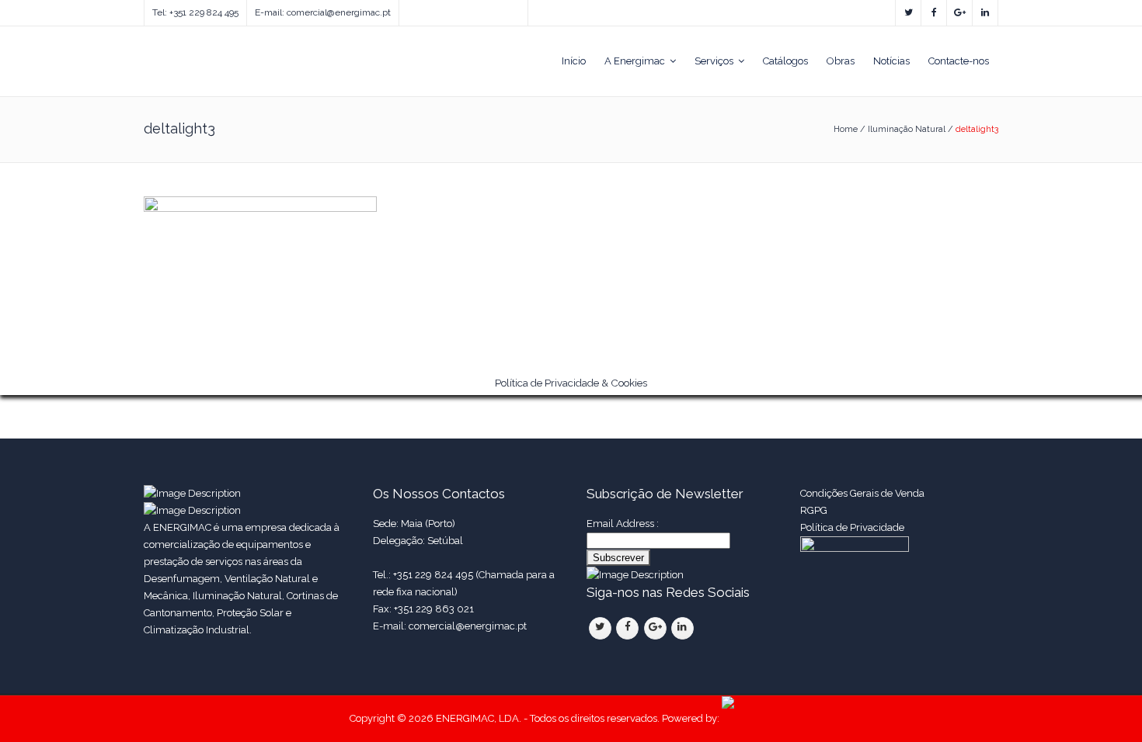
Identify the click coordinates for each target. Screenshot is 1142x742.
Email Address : (623, 523)
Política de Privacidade (853, 527)
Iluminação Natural (906, 129)
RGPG (813, 510)
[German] (453, 9)
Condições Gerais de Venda (862, 493)
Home (846, 129)
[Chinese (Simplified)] (468, 9)
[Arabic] (484, 9)
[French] (437, 9)
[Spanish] (422, 9)
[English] (406, 9)
